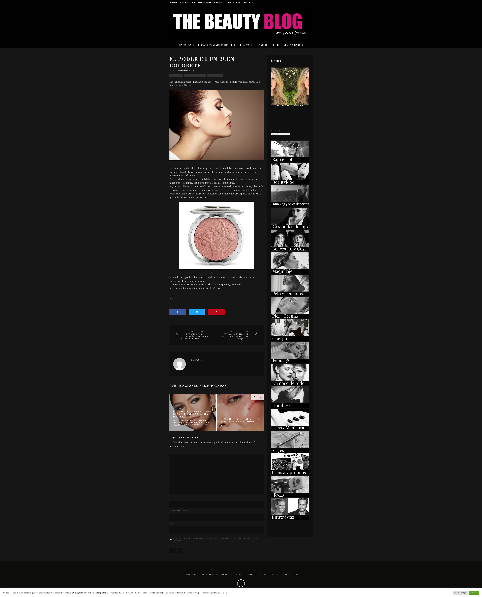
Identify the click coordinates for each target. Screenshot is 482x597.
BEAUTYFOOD (248, 45)
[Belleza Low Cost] (290, 250)
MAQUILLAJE (186, 45)
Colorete (179, 299)
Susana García (233, 3)
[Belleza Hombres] (290, 406)
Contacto (219, 3)
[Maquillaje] (290, 272)
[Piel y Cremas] (290, 317)
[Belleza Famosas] (290, 362)
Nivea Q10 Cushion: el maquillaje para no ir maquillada (236, 336)
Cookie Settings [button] (460, 593)
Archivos (275, 130)
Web (171, 523)
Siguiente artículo (239, 331)
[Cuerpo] (290, 339)
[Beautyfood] (290, 183)
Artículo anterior (194, 331)
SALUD (263, 45)
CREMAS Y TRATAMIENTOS (212, 45)
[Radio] (290, 496)
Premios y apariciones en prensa (196, 3)
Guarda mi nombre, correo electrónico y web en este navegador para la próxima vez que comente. (216, 539)
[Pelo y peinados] (290, 295)
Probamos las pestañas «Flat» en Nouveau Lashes (194, 336)
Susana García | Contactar (290, 105)
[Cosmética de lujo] (290, 228)
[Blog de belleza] (290, 384)
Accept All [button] (473, 593)
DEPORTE (275, 45)
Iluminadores (190, 75)
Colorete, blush (176, 75)
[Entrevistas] (290, 518)
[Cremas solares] (290, 161)
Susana (172, 71)
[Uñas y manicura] (290, 429)
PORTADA (174, 3)
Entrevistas (247, 3)
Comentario (176, 451)
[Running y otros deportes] (290, 205)
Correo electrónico (180, 511)
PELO (234, 45)
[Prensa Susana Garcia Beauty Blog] (290, 473)
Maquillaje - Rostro (215, 75)
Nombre (173, 498)
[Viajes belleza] (290, 451)
